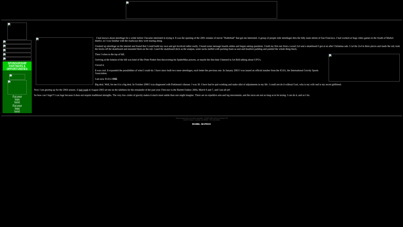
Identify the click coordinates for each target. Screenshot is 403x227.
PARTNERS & (17, 66)
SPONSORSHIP (17, 63)
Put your (17, 96)
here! (17, 102)
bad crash (83, 89)
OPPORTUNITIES (17, 68)
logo (17, 99)
